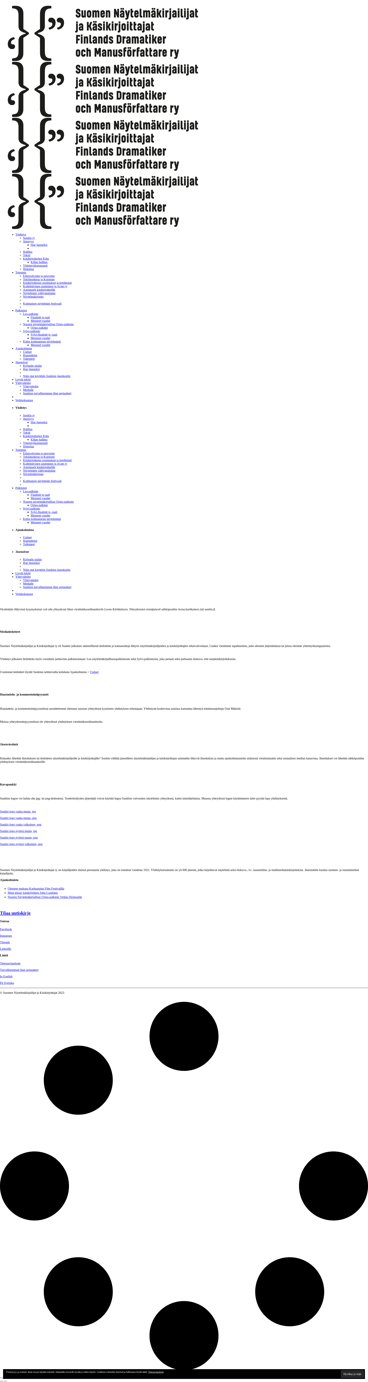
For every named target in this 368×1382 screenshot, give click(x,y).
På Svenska (7, 983)
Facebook (6, 929)
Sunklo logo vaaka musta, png (18, 818)
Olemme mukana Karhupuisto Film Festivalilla (36, 888)
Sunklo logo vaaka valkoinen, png (20, 824)
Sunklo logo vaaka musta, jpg (18, 811)
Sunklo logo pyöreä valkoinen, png (21, 844)
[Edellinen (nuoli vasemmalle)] (1, 1381)
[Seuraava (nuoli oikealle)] (5, 1381)
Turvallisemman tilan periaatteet (19, 970)
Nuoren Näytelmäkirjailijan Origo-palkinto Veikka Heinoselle (45, 897)
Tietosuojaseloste (156, 1372)
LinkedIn (5, 948)
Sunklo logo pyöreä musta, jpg (18, 831)
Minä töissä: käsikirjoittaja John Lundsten (33, 892)
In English (6, 976)
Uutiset (94, 672)
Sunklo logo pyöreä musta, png (19, 837)
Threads (5, 942)
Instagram (6, 935)
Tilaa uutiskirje (15, 913)
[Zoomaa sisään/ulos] (1, 1377)
